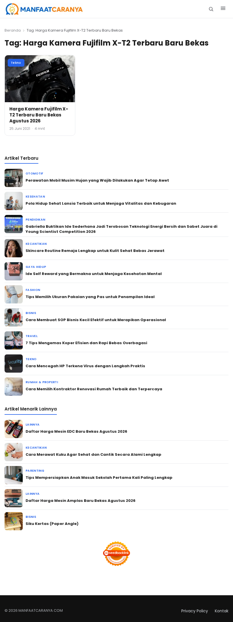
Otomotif (34, 173)
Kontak (221, 611)
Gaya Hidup (36, 267)
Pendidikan (35, 219)
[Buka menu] (223, 9)
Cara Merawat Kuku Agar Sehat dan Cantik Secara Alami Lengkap (93, 454)
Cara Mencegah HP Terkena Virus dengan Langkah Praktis (85, 366)
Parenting (35, 471)
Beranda (13, 30)
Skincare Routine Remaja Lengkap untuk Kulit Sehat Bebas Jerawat (95, 250)
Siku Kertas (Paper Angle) (52, 523)
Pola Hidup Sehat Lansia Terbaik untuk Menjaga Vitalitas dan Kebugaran (101, 203)
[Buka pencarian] (211, 9)
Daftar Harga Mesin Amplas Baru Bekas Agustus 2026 (81, 500)
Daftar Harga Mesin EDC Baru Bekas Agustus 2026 (76, 431)
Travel (32, 336)
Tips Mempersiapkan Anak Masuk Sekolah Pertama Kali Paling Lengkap (99, 477)
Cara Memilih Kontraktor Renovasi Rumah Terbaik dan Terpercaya (94, 389)
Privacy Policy (194, 611)
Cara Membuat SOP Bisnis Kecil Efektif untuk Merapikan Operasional (96, 320)
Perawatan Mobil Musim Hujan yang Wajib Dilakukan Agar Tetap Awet (97, 180)
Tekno (16, 62)
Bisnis (31, 313)
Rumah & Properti (42, 382)
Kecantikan (36, 244)
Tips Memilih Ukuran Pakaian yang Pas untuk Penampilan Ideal (90, 296)
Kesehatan (35, 196)
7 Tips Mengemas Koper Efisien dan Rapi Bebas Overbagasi (86, 343)
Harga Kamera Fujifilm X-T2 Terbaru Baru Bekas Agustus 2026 (38, 115)
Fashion (33, 290)
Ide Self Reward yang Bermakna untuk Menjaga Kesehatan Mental (94, 273)
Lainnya (32, 424)
